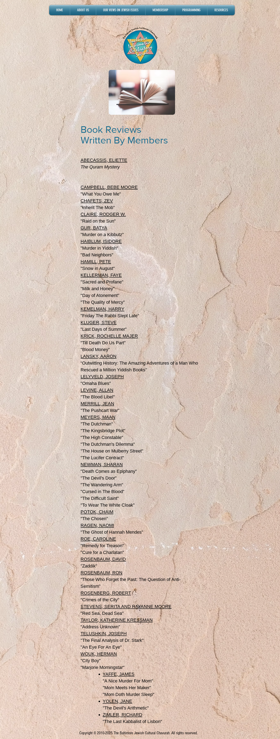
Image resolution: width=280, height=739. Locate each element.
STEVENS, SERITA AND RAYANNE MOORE (126, 606)
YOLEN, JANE (117, 701)
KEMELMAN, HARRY (102, 309)
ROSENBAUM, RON (101, 572)
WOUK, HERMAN (99, 653)
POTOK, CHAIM (97, 511)
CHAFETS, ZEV (97, 200)
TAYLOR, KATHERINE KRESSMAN (117, 620)
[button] (83, 10)
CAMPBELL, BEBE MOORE (109, 187)
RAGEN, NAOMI (97, 525)
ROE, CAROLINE (98, 538)
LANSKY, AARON (98, 356)
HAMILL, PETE (96, 261)
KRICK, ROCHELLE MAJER (109, 336)
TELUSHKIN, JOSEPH (104, 633)
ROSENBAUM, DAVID (103, 559)
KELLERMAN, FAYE (101, 275)
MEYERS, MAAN (98, 417)
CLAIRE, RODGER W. (103, 214)
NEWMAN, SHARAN (102, 464)
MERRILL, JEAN (97, 403)
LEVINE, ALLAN (97, 390)
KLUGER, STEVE (99, 322)
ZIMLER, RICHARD (122, 714)
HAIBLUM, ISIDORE (101, 241)
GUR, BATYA (94, 227)
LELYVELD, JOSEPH (102, 376)
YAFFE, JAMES (118, 674)
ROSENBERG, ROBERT (106, 593)
